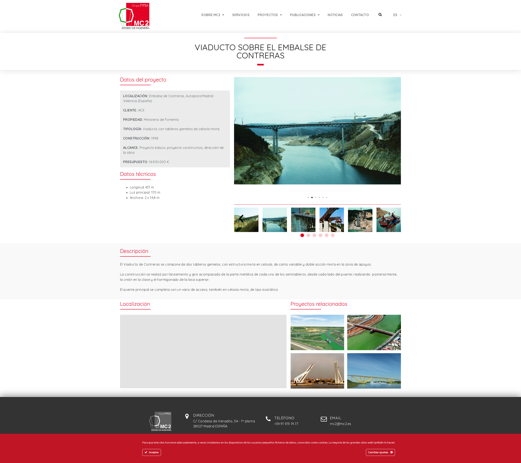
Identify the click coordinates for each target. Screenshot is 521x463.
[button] (308, 197)
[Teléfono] (268, 419)
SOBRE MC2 (210, 15)
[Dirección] (187, 416)
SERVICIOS (241, 15)
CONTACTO (360, 15)
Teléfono (284, 418)
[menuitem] (397, 15)
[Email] (324, 419)
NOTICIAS (335, 15)
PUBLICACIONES (303, 15)
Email (335, 418)
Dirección (203, 415)
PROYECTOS (268, 15)
